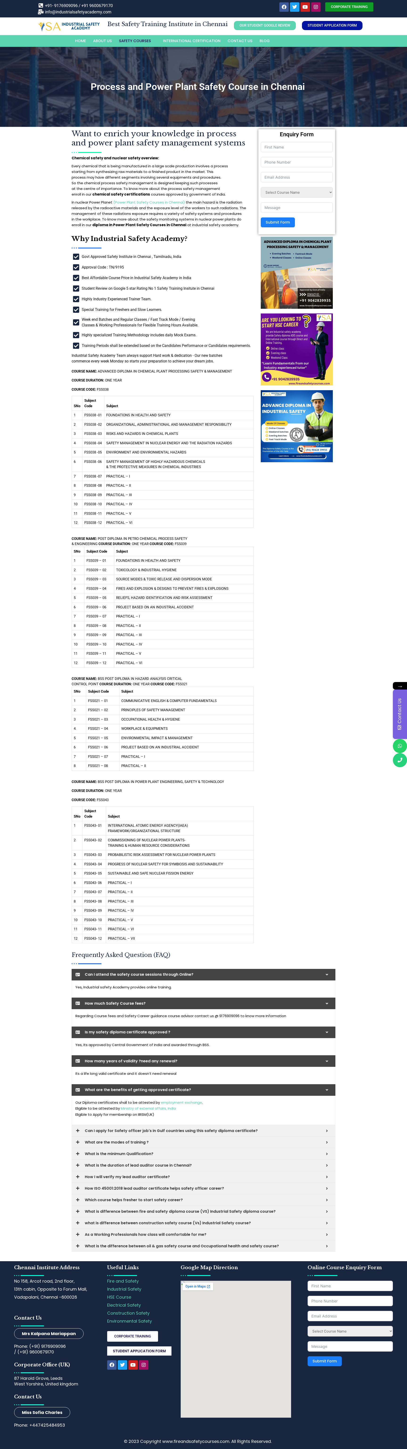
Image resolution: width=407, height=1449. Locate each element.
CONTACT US (240, 41)
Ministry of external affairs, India (148, 1108)
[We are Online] (400, 746)
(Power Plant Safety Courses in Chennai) (149, 202)
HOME (80, 41)
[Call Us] (400, 760)
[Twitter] (294, 7)
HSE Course (119, 1297)
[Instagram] (316, 7)
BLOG (265, 41)
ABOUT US (102, 41)
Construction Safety (128, 1313)
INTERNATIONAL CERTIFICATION (191, 41)
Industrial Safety (124, 1289)
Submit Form (278, 222)
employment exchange (181, 1102)
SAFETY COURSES (135, 41)
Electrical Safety (124, 1305)
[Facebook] (284, 7)
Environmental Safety (129, 1321)
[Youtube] (305, 7)
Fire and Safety (123, 1281)
